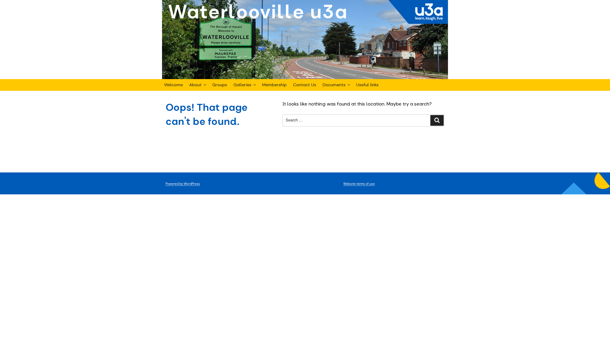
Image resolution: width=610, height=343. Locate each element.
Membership (274, 85)
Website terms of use (359, 184)
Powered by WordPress (183, 184)
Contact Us (304, 85)
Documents (334, 85)
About (195, 85)
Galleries (242, 85)
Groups (219, 85)
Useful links (367, 85)
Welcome (173, 85)
